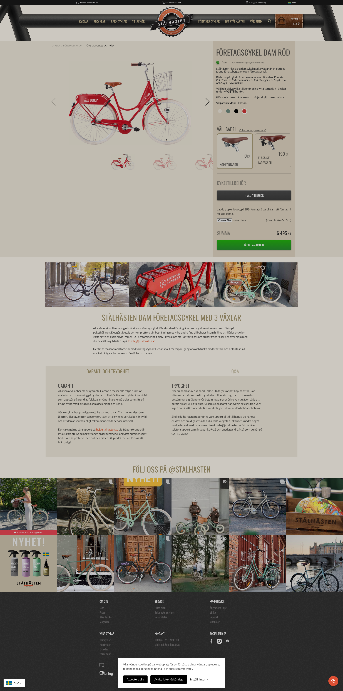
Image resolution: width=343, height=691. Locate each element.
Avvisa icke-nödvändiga (168, 679)
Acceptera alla (135, 679)
